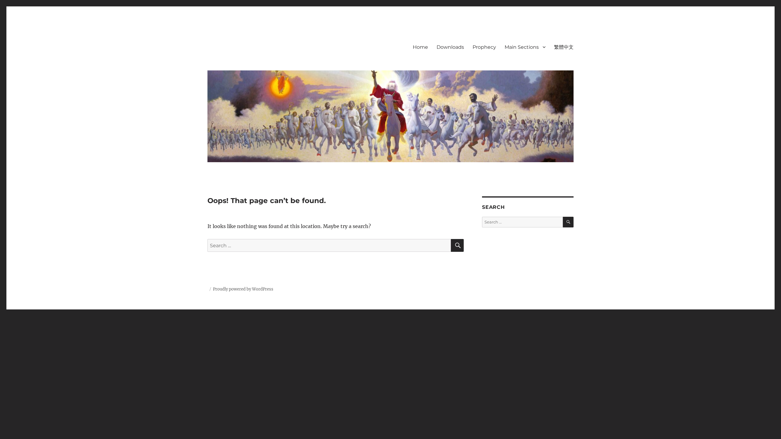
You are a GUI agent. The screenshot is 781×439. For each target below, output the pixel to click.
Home (420, 47)
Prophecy (484, 47)
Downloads (450, 47)
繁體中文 (564, 47)
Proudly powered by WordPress (243, 289)
